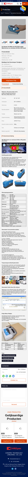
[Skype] (7, 376)
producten (7, 13)
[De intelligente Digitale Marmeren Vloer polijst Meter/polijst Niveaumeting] (20, 428)
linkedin (12, 469)
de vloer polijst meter (7, 360)
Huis (2, 13)
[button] (25, 42)
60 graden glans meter (8, 358)
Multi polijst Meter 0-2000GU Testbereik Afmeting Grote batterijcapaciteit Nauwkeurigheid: (7, 436)
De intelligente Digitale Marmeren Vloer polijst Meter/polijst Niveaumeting (19, 436)
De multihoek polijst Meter (16, 13)
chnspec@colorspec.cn (8, 1)
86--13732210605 (22, 1)
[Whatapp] (10, 376)
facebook (15, 469)
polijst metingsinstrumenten (9, 355)
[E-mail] (13, 376)
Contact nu (14, 380)
